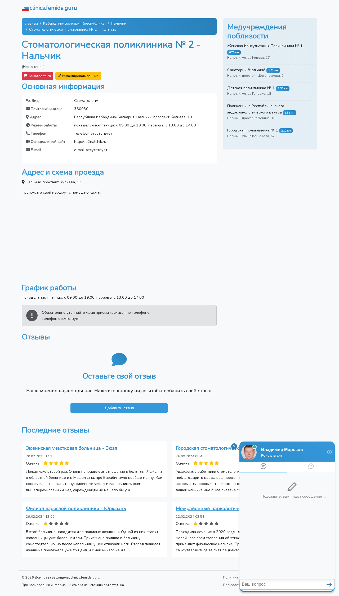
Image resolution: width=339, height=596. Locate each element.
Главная (31, 23)
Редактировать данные (80, 76)
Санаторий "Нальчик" (246, 69)
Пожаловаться (39, 76)
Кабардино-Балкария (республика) (74, 23)
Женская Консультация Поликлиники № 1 (265, 45)
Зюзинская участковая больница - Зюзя (71, 448)
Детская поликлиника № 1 (251, 87)
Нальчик (118, 23)
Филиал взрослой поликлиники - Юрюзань (76, 508)
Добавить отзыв (119, 408)
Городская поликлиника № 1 (252, 130)
